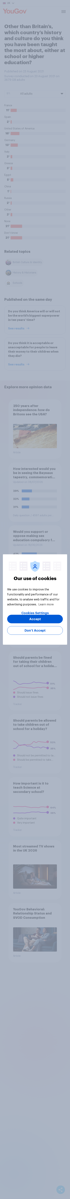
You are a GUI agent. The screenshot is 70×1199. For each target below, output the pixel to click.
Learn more (46, 604)
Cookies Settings (35, 613)
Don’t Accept (35, 630)
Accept (35, 619)
